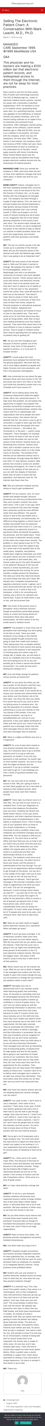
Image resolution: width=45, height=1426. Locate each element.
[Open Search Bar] (42, 10)
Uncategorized (12, 1400)
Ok (17, 1423)
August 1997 (11, 1403)
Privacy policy (25, 1423)
